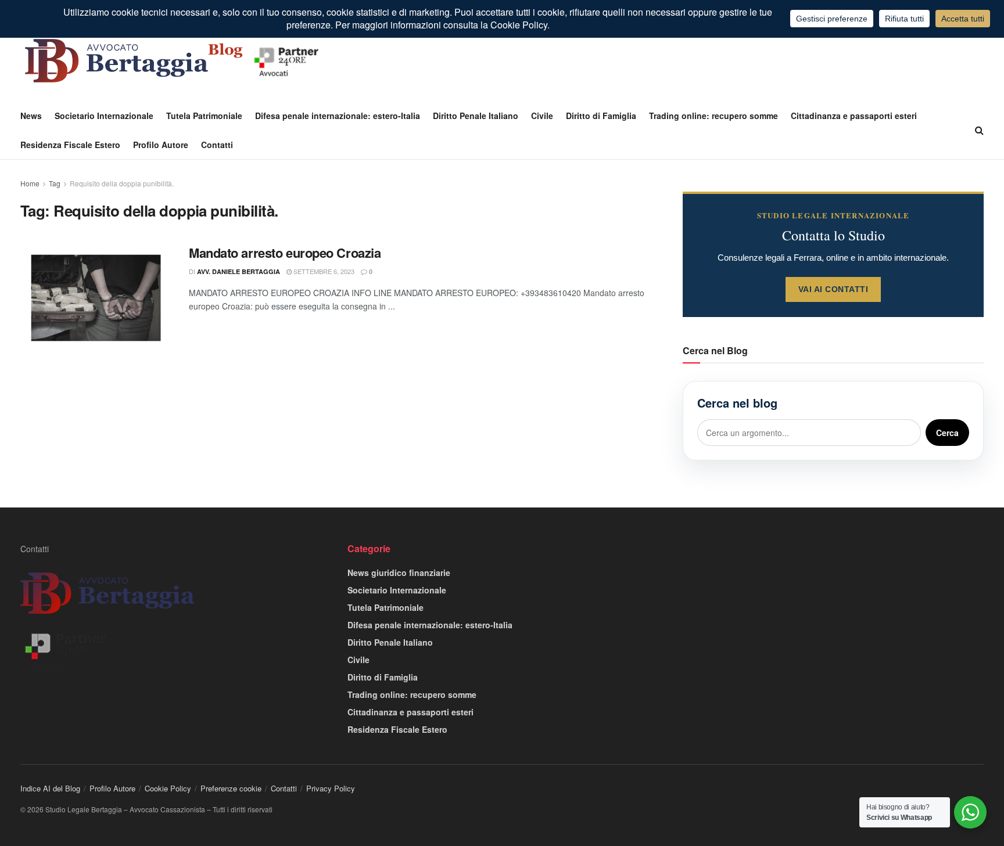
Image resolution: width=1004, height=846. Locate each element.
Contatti (217, 144)
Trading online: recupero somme (713, 115)
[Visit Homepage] (174, 60)
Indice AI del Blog (50, 788)
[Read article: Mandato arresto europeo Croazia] (95, 298)
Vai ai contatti (833, 289)
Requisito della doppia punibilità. (122, 183)
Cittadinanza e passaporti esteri (854, 115)
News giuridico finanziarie (398, 572)
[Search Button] (979, 130)
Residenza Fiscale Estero (70, 144)
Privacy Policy (330, 788)
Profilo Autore (160, 144)
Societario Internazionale (104, 115)
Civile (542, 115)
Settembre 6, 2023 (323, 271)
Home (30, 183)
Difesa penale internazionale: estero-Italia (337, 115)
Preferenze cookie (230, 788)
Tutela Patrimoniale (204, 115)
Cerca (947, 432)
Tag (54, 183)
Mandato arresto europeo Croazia (285, 252)
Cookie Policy (168, 788)
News (31, 115)
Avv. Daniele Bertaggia (238, 271)
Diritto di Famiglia (601, 115)
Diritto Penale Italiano (475, 115)
